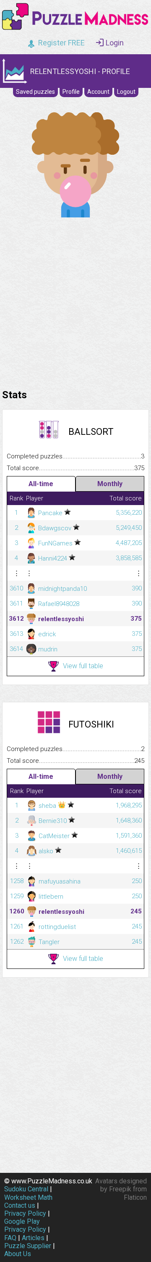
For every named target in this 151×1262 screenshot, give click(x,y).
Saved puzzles (35, 91)
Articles (33, 1238)
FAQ (10, 1238)
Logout (126, 91)
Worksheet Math (28, 1197)
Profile (71, 91)
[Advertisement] (75, 301)
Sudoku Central (26, 1189)
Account (98, 91)
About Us (17, 1254)
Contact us (19, 1205)
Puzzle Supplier (27, 1246)
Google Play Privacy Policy (25, 1225)
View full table (83, 666)
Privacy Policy (25, 1213)
